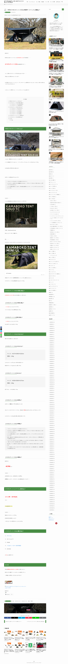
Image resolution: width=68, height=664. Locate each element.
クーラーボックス (53, 255)
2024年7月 (52, 342)
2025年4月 (52, 336)
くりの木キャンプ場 (53, 206)
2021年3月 (52, 423)
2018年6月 (52, 491)
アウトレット (52, 182)
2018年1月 (52, 501)
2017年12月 (52, 503)
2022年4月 (52, 396)
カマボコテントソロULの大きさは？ (16, 107)
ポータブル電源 (53, 290)
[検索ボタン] (62, 2)
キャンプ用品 (53, 253)
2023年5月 (52, 369)
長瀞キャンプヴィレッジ (54, 249)
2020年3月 (52, 448)
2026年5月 (52, 322)
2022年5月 (52, 394)
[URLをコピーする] (42, 618)
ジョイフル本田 (53, 267)
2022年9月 (52, 386)
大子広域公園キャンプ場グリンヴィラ (56, 228)
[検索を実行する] (63, 9)
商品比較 (52, 294)
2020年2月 (52, 450)
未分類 (52, 298)
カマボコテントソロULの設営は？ (16, 111)
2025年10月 (52, 330)
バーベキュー (52, 284)
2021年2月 (52, 425)
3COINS (52, 171)
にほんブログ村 (8, 587)
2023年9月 (52, 361)
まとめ (11, 118)
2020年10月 (52, 433)
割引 (51, 292)
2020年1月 (52, 452)
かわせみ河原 (52, 204)
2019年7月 (52, 464)
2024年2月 (52, 351)
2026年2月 (52, 326)
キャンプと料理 (53, 186)
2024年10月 (52, 338)
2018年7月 (52, 489)
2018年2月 (52, 499)
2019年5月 (52, 468)
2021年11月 (52, 406)
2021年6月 (52, 417)
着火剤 (51, 306)
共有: (12, 120)
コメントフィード (51, 518)
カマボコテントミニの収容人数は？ (17, 105)
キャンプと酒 (52, 188)
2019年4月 (52, 470)
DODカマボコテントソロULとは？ (16, 101)
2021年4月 (52, 421)
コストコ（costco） (53, 263)
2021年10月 (52, 408)
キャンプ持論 (52, 251)
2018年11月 (52, 481)
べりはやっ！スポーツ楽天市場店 (14, 545)
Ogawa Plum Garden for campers (55, 202)
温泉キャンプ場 (53, 304)
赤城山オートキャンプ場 (54, 245)
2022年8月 (52, 388)
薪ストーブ (52, 315)
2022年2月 (52, 400)
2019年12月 (52, 454)
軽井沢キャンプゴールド (54, 247)
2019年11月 (52, 456)
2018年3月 (52, 497)
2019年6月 (52, 466)
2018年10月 (52, 483)
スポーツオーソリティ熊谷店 (55, 273)
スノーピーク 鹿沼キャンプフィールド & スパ (56, 218)
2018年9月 (52, 485)
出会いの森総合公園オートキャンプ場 (56, 226)
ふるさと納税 (52, 180)
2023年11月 (52, 357)
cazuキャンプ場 (53, 200)
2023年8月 (52, 363)
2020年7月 (52, 439)
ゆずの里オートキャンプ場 (54, 210)
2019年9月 (52, 460)
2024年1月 (52, 353)
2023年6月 (52, 367)
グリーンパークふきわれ (54, 261)
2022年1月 (52, 402)
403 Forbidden (8, 273)
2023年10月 (52, 359)
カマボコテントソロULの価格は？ (16, 113)
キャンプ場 (52, 198)
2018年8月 (52, 487)
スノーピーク (52, 271)
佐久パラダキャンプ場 (54, 224)
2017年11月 (52, 505)
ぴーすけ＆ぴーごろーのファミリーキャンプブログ (14, 2)
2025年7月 (52, 334)
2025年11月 (52, 328)
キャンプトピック (8, 12)
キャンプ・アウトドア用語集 (55, 194)
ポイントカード (53, 288)
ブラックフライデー (53, 286)
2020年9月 (52, 435)
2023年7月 (52, 365)
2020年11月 (52, 431)
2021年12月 (52, 404)
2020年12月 (52, 429)
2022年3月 (52, 398)
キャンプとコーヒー (53, 184)
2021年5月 (52, 419)
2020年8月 (52, 437)
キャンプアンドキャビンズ (55, 212)
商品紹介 (52, 296)
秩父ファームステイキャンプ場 (55, 241)
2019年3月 (52, 472)
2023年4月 (52, 371)
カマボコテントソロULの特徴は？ (16, 112)
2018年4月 (52, 495)
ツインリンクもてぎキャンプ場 (55, 220)
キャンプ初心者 (53, 196)
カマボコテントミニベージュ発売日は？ (17, 115)
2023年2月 (52, 375)
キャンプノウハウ (53, 192)
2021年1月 (52, 427)
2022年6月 (52, 392)
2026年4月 (52, 324)
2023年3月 (52, 373)
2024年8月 (52, 340)
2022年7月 (52, 390)
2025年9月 (52, 332)
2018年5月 (52, 493)
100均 (51, 169)
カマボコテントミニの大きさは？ (16, 109)
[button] (7, 618)
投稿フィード (51, 517)
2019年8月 (52, 462)
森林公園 (52, 302)
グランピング (52, 259)
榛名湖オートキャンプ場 (54, 237)
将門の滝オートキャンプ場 (54, 232)
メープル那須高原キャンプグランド (56, 222)
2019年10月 (52, 458)
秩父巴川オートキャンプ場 (54, 243)
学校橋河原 (52, 230)
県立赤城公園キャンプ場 (54, 239)
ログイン (50, 516)
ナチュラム (9, 535)
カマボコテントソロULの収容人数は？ (16, 102)
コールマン (52, 265)
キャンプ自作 (52, 257)
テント (51, 282)
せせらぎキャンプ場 (53, 208)
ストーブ (52, 269)
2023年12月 (52, 355)
